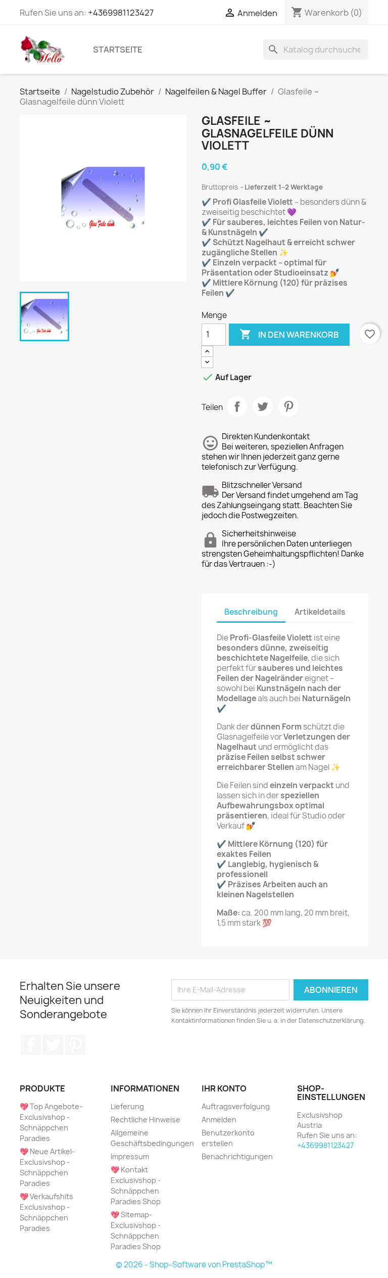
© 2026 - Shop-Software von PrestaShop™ (194, 1264)
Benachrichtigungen (237, 1156)
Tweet (263, 406)
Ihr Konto (224, 1088)
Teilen (237, 406)
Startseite (117, 49)
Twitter (53, 1045)
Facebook (31, 1045)
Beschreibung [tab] (251, 612)
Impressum (130, 1156)
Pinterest (288, 406)
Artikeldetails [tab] (320, 612)
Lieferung (127, 1106)
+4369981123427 (121, 12)
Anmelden (219, 1119)
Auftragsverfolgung (236, 1106)
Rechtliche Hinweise (145, 1119)
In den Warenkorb (289, 334)
